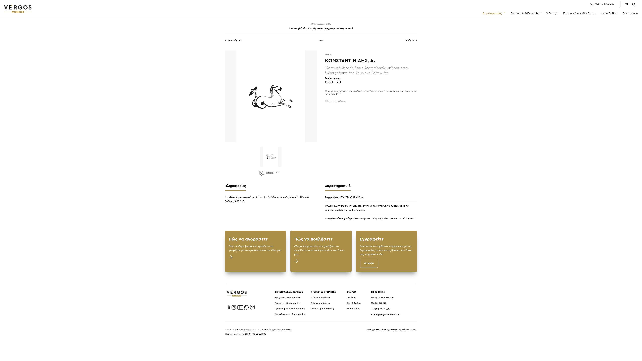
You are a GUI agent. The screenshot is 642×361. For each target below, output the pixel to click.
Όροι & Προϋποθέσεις (322, 308)
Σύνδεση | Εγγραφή (604, 4)
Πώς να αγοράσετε (320, 297)
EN (626, 4)
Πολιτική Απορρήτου (390, 329)
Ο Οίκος (351, 297)
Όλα (321, 40)
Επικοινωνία (630, 13)
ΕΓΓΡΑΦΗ (369, 263)
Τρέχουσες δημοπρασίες (287, 297)
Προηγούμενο (233, 40)
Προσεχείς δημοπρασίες (287, 303)
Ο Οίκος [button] (551, 13)
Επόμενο (411, 40)
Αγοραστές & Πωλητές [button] (525, 13)
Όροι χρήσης (373, 329)
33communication (233, 334)
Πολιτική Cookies (409, 329)
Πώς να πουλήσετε (320, 303)
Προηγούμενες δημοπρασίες (290, 308)
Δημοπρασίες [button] (493, 13)
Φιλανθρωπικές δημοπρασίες (290, 314)
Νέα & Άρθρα (609, 13)
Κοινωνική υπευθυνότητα (579, 13)
